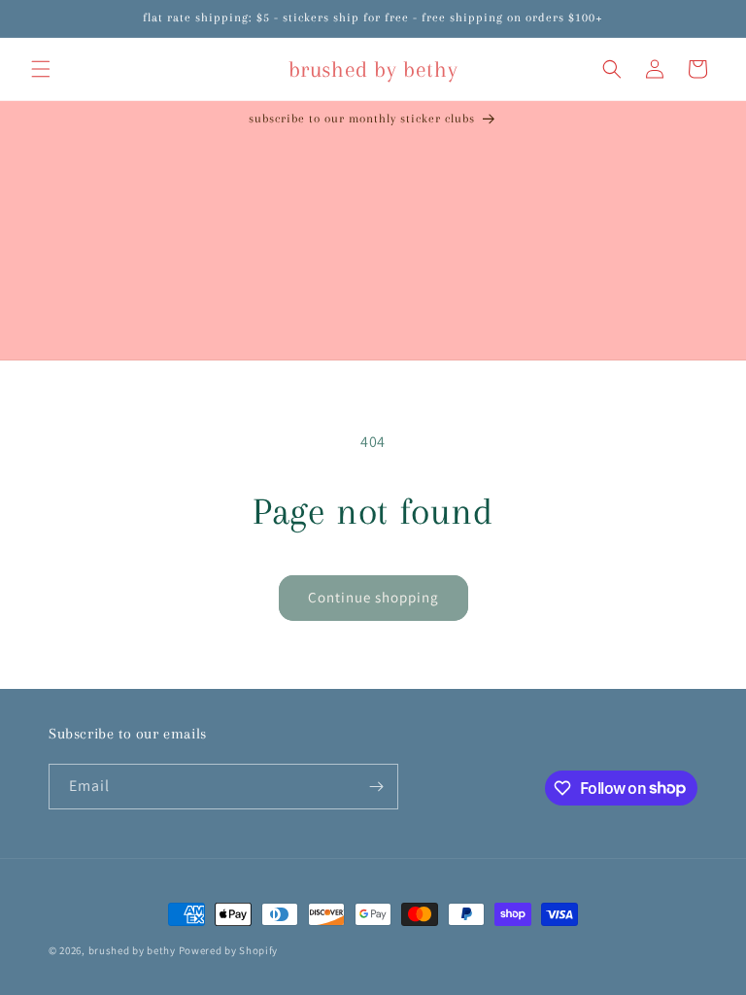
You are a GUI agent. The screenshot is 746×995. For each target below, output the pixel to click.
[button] (40, 69)
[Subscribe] (376, 786)
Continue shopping (373, 597)
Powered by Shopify (229, 950)
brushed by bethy (132, 950)
